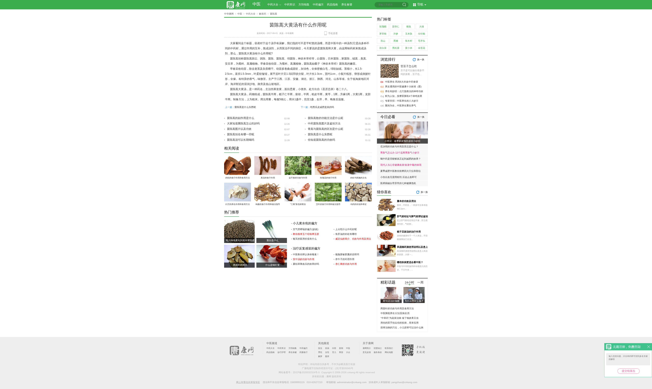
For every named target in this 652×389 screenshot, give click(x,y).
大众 (348, 352)
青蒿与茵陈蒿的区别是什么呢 (325, 128)
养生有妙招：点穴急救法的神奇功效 (404, 91)
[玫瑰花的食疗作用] (328, 158)
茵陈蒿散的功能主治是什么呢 (325, 118)
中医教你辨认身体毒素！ (306, 254)
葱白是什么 (272, 240)
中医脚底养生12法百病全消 (395, 313)
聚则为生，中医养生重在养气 (400, 105)
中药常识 (289, 4)
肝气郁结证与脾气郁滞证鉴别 (412, 216)
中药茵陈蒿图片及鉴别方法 (324, 123)
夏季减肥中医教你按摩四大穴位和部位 (400, 171)
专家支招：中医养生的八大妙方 (401, 100)
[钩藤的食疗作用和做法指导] (267, 184)
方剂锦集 (303, 4)
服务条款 (378, 352)
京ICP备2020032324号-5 (306, 372)
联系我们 (389, 348)
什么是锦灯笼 (272, 265)
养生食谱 (346, 4)
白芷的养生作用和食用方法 (237, 204)
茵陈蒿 (273, 13)
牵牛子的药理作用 (344, 259)
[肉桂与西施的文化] (358, 158)
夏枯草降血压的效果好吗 (306, 264)
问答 (334, 348)
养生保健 (292, 352)
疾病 (327, 348)
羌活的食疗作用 (268, 178)
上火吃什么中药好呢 (346, 229)
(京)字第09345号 (344, 368)
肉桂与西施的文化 (358, 178)
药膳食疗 (304, 352)
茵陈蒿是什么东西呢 (245, 107)
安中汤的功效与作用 (303, 259)
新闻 (341, 348)
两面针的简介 (240, 265)
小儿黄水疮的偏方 (305, 223)
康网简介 (367, 348)
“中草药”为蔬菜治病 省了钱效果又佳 (400, 318)
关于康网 (368, 343)
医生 (320, 348)
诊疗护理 (281, 352)
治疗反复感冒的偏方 (306, 248)
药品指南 (332, 4)
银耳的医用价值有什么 (305, 238)
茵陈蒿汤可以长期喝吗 (240, 139)
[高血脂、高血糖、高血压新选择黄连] (298, 184)
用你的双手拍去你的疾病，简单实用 (400, 322)
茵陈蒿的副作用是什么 (240, 118)
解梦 (320, 356)
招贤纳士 (378, 348)
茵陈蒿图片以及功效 (239, 128)
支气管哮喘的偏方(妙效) (305, 229)
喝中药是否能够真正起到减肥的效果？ (400, 158)
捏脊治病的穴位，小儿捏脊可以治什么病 (402, 327)
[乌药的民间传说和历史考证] (358, 184)
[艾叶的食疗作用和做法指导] (328, 184)
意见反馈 (367, 352)
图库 (327, 356)
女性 (327, 352)
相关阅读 (231, 148)
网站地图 (389, 352)
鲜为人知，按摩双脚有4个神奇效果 (403, 96)
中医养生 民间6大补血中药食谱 (401, 81)
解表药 (262, 13)
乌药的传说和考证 (358, 204)
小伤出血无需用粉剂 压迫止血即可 (398, 177)
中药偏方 (318, 4)
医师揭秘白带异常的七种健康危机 (398, 183)
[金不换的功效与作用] (298, 158)
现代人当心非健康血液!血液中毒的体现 (400, 164)
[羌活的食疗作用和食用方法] (267, 158)
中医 (256, 4)
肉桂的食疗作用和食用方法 (237, 178)
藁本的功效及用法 (406, 201)
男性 (320, 352)
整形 (341, 352)
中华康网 (229, 13)
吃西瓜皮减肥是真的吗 (322, 107)
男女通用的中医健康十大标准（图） (404, 86)
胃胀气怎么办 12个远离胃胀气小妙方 (399, 152)
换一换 (420, 59)
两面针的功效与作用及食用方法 (397, 308)
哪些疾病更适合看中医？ (410, 262)
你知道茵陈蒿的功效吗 (321, 139)
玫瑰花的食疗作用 (328, 178)
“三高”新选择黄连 (298, 204)
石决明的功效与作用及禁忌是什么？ (399, 146)
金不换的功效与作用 (298, 178)
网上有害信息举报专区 (248, 382)
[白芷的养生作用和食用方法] (237, 184)
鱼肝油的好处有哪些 (346, 234)
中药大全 (272, 4)
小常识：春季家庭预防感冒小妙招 (402, 141)
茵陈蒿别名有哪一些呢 (240, 134)
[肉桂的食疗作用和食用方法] (237, 158)
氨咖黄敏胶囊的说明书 (347, 254)
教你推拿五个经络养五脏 (306, 234)
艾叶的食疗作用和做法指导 (328, 204)
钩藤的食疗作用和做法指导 (268, 204)
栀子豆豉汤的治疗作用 (409, 231)
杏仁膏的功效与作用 (346, 264)
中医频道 (271, 343)
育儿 (334, 352)
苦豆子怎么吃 (409, 66)
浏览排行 (388, 59)
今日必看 (387, 117)
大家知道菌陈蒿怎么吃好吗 (243, 123)
